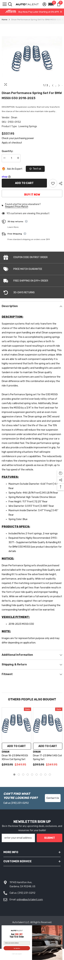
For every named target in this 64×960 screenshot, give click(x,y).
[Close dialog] (60, 927)
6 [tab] (36, 775)
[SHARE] (59, 183)
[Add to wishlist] (53, 183)
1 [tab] (14, 775)
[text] (17, 935)
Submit (49, 837)
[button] (50, 4)
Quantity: (7, 151)
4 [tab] (28, 775)
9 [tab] (50, 775)
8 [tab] (45, 775)
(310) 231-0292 (20, 803)
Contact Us (52, 798)
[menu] (5, 4)
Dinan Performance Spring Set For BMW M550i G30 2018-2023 (32, 95)
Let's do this (17, 948)
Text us (37, 168)
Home (4, 19)
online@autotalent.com (30, 899)
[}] (32, 56)
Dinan (14, 117)
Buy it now (32, 194)
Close (61, 12)
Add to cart (24, 183)
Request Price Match (16, 207)
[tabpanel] (16, 738)
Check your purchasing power (18, 138)
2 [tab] (19, 775)
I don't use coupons (17, 953)
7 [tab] (41, 775)
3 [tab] (23, 775)
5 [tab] (32, 775)
